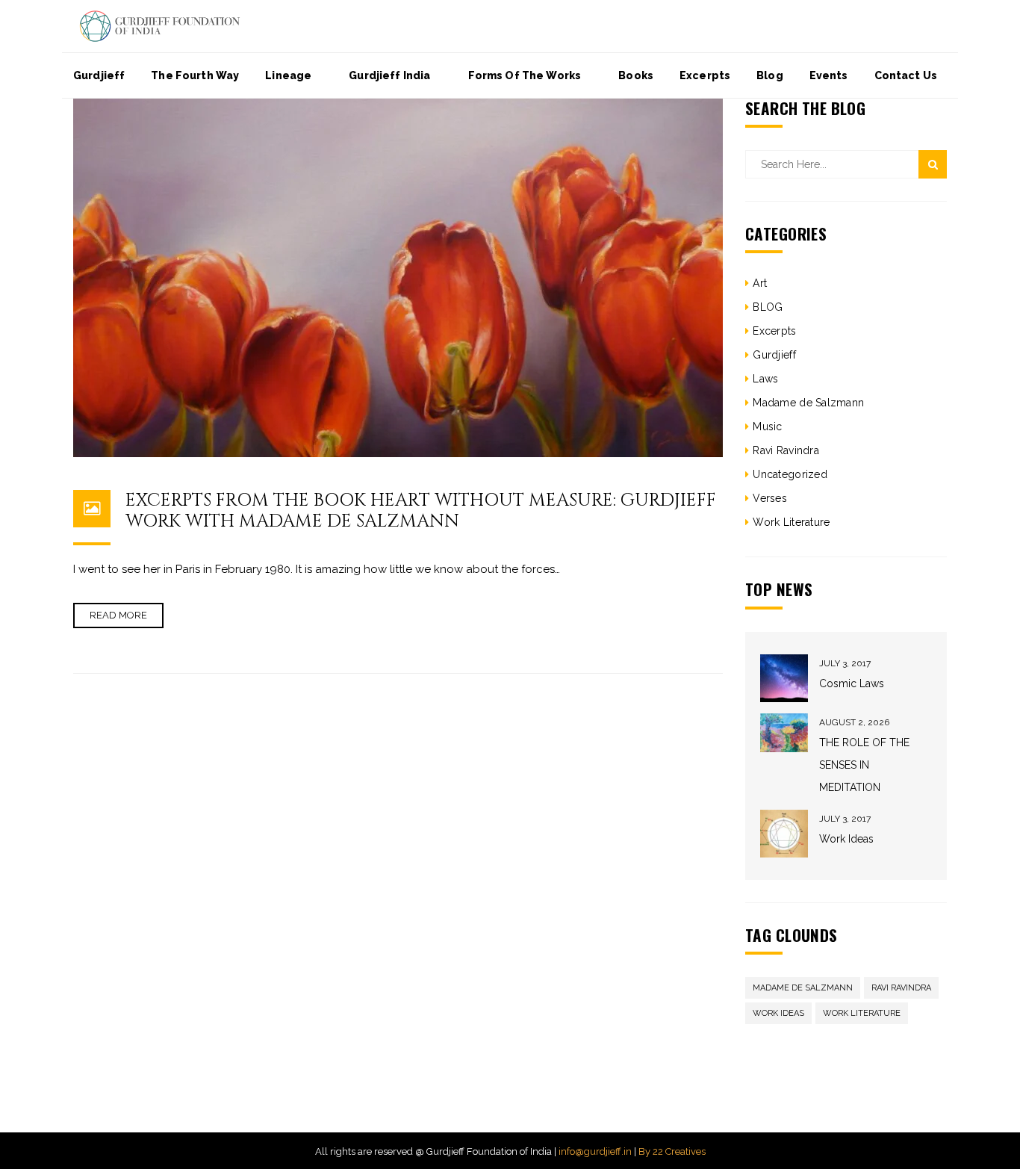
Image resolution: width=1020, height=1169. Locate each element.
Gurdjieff (774, 355)
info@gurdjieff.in (595, 1151)
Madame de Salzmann (808, 403)
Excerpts (774, 331)
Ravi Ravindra (786, 450)
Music (767, 426)
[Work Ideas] (784, 834)
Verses (770, 498)
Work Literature (791, 522)
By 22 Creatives (672, 1151)
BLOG (768, 307)
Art (760, 283)
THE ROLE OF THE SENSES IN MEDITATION (864, 765)
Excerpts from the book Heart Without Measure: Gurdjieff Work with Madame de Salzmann (420, 511)
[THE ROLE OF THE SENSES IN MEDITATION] (784, 733)
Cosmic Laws (851, 683)
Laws (765, 379)
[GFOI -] (159, 25)
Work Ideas (846, 839)
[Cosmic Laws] (784, 678)
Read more (118, 615)
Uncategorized (790, 474)
